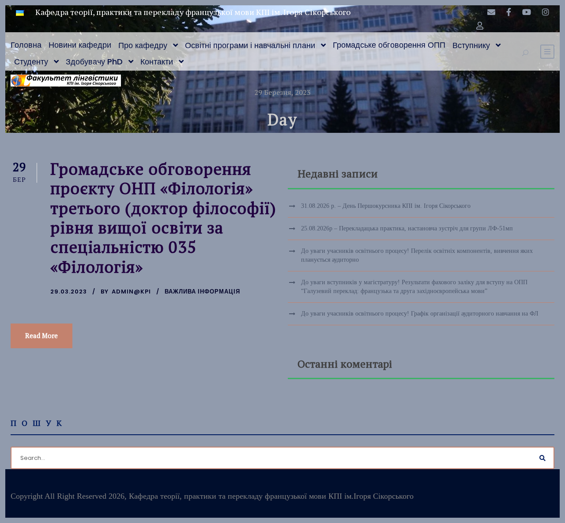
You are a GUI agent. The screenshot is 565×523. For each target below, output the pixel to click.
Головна (26, 44)
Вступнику (471, 45)
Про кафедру (142, 45)
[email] (491, 12)
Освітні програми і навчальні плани (250, 45)
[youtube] (526, 12)
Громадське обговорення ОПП (389, 44)
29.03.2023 (68, 291)
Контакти (156, 61)
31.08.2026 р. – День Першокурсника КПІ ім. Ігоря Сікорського (386, 206)
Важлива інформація (202, 291)
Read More (41, 335)
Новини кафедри (80, 44)
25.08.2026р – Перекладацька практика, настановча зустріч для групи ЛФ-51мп (407, 228)
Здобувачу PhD (94, 61)
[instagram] (545, 12)
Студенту (31, 61)
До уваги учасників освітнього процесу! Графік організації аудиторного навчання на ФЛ (420, 313)
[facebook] (508, 12)
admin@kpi (131, 291)
